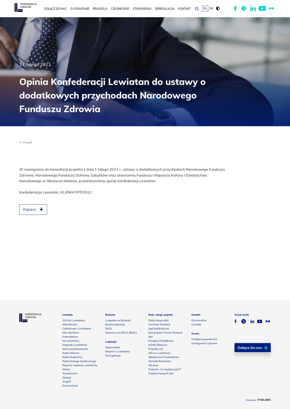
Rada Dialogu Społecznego (79, 361)
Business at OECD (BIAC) (121, 332)
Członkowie (120, 8)
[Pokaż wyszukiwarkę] (197, 8)
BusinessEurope (115, 324)
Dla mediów (199, 320)
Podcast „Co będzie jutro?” (164, 369)
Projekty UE (155, 349)
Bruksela (100, 8)
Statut (66, 369)
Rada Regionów (72, 357)
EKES (108, 328)
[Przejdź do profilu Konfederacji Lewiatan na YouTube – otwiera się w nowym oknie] (262, 8)
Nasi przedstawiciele (75, 349)
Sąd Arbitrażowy (158, 328)
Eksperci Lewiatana (117, 351)
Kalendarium (70, 336)
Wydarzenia (69, 373)
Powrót (27, 142)
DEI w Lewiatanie (159, 353)
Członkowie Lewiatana (76, 328)
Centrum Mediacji (159, 324)
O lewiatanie (79, 8)
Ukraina (153, 365)
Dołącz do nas (55, 8)
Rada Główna (70, 353)
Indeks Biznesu (157, 344)
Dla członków (70, 332)
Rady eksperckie (158, 320)
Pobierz (29, 209)
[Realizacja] (264, 400)
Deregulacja (164, 8)
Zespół (66, 381)
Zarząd (66, 377)
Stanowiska (142, 8)
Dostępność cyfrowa (204, 343)
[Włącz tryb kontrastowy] (218, 8)
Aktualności (69, 324)
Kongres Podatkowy (161, 340)
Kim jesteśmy (70, 340)
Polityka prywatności (204, 339)
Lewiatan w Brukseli (118, 320)
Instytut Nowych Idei (161, 373)
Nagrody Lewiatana (74, 344)
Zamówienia (70, 385)
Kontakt (184, 8)
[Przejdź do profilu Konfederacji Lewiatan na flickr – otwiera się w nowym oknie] (271, 8)
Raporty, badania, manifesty (79, 365)
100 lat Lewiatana (73, 320)
